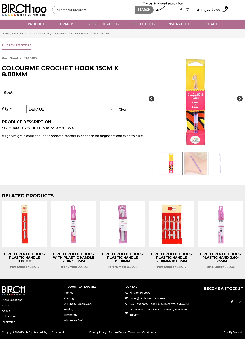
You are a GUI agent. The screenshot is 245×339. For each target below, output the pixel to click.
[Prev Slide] (151, 98)
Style (7, 108)
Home (6, 33)
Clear (123, 109)
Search (143, 9)
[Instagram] (187, 9)
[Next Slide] (239, 98)
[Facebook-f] (181, 9)
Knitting (18, 33)
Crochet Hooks (38, 33)
